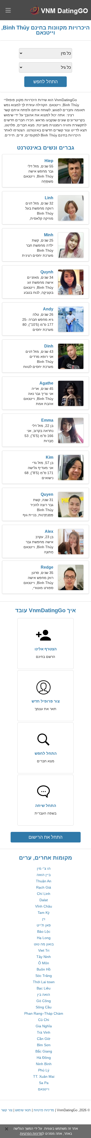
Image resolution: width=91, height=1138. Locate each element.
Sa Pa (44, 1083)
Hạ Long (44, 938)
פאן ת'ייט (44, 925)
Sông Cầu (44, 1007)
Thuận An (43, 881)
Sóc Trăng (43, 976)
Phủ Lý (43, 1070)
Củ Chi (43, 1020)
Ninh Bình (44, 1064)
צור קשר (6, 1110)
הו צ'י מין (44, 868)
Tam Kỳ (44, 913)
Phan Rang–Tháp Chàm (43, 1013)
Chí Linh (43, 894)
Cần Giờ (43, 1039)
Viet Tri (43, 950)
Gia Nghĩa (44, 1026)
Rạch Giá (43, 887)
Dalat (43, 900)
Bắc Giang (43, 1051)
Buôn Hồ (44, 969)
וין (43, 919)
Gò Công (43, 1001)
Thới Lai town (44, 982)
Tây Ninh (43, 957)
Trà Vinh (43, 1032)
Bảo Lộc (43, 931)
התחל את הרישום (45, 837)
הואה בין (43, 995)
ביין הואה (44, 875)
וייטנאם (43, 1089)
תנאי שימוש (23, 1110)
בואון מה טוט (44, 944)
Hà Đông (44, 1058)
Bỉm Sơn (44, 1045)
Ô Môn (43, 963)
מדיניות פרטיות (44, 1110)
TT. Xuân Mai (43, 1076)
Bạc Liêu (44, 988)
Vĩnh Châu (43, 906)
